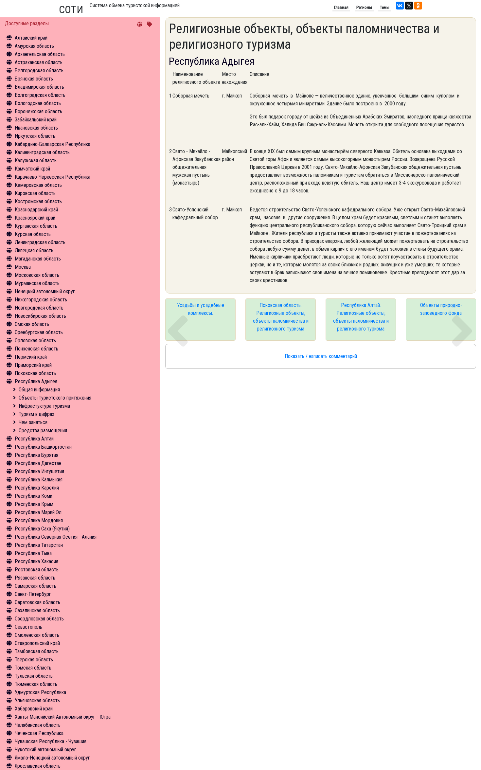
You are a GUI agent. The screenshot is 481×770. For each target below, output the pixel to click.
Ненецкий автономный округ (45, 291)
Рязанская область (35, 578)
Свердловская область (39, 619)
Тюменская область (36, 684)
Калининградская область (42, 152)
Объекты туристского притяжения (55, 398)
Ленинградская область (40, 242)
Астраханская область (38, 62)
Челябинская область (38, 725)
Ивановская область (36, 128)
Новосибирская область (40, 316)
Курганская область (36, 226)
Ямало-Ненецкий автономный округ (52, 758)
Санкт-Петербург (33, 594)
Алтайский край (31, 38)
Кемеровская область (38, 185)
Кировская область (35, 193)
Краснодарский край (36, 209)
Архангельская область (40, 54)
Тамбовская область (37, 651)
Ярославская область (38, 766)
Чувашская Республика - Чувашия (50, 741)
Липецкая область (34, 250)
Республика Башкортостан (43, 447)
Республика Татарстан (39, 545)
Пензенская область (36, 349)
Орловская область (35, 340)
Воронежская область (38, 111)
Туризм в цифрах (36, 414)
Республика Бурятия (36, 455)
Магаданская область (38, 259)
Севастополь (28, 627)
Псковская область (35, 373)
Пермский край (31, 357)
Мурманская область (37, 283)
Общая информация (39, 389)
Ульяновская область (37, 700)
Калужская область (36, 160)
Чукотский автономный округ (45, 749)
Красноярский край (35, 218)
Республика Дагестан (38, 463)
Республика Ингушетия (39, 471)
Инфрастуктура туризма (44, 406)
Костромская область (38, 201)
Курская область (33, 234)
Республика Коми (33, 496)
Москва (23, 267)
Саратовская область (37, 602)
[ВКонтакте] (400, 5)
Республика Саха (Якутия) (42, 529)
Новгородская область (39, 308)
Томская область (33, 668)
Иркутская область (35, 136)
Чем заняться (33, 422)
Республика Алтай (34, 439)
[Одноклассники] (418, 5)
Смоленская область (37, 635)
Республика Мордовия (39, 520)
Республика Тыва (33, 553)
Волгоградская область (40, 95)
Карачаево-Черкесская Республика (52, 177)
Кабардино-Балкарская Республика (52, 144)
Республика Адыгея (36, 381)
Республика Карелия (37, 488)
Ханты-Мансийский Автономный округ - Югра (63, 717)
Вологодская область (38, 103)
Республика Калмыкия (38, 479)
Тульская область (34, 676)
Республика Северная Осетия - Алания (56, 537)
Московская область (37, 275)
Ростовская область (37, 569)
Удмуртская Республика (40, 692)
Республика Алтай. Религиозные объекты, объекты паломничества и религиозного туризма (361, 317)
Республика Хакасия (36, 561)
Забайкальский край (36, 119)
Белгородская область (39, 70)
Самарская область (35, 586)
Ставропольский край (37, 643)
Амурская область (34, 46)
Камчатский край (32, 169)
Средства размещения (43, 430)
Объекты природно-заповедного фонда (441, 309)
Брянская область (34, 79)
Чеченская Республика (39, 733)
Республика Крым (34, 504)
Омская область (32, 324)
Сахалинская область (37, 610)
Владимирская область (39, 87)
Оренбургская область (39, 332)
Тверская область (34, 659)
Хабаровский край (34, 709)
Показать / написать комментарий (321, 356)
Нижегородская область (41, 299)
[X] (409, 5)
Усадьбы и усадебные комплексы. (200, 309)
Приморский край (33, 365)
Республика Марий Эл (38, 512)
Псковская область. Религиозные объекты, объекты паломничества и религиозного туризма (281, 317)
